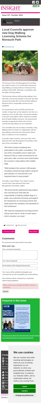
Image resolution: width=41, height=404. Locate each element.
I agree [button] (24, 386)
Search (17, 21)
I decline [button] (24, 391)
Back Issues (6, 380)
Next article (33, 231)
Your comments (11, 249)
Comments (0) (9, 47)
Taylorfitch (4, 397)
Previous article (9, 231)
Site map (7, 386)
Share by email (21, 225)
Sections (10, 23)
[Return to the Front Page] (20, 8)
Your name (9, 261)
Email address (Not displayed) (16, 265)
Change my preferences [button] (24, 395)
